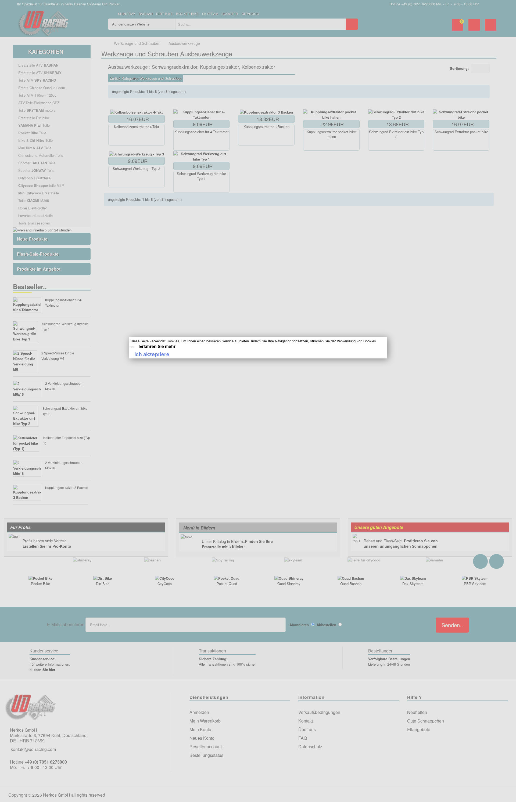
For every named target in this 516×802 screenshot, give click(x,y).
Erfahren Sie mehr (157, 346)
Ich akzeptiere (151, 354)
